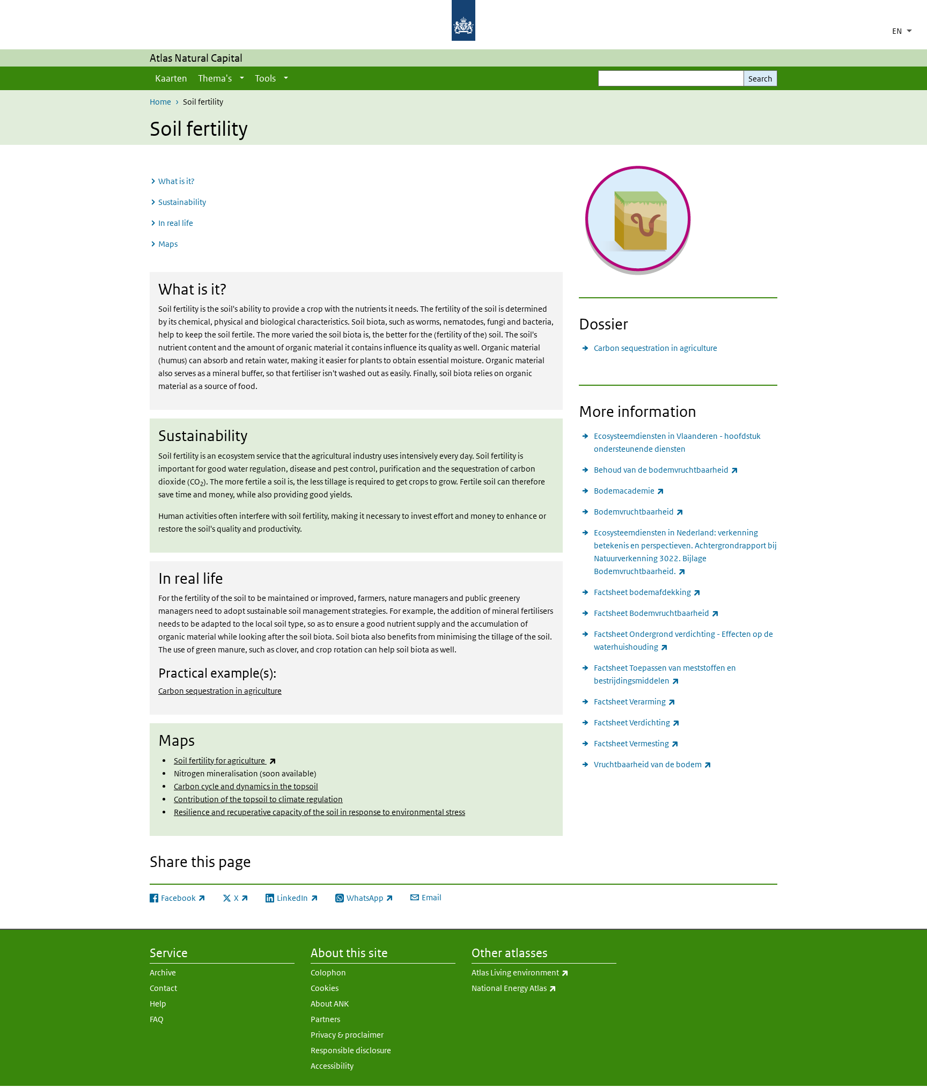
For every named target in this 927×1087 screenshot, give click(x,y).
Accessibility (332, 1066)
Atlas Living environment (544, 972)
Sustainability (182, 202)
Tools (265, 78)
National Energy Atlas (542, 987)
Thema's (215, 78)
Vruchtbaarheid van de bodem (652, 764)
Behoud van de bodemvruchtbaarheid (666, 469)
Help (158, 1003)
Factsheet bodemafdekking (647, 591)
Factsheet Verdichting (637, 722)
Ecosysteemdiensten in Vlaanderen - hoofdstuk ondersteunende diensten (677, 442)
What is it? (176, 181)
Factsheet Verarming (634, 701)
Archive (163, 972)
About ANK (330, 1003)
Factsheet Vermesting (636, 743)
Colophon (328, 972)
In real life (175, 223)
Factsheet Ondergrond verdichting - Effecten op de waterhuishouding (683, 640)
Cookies (325, 988)
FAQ (157, 1019)
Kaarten (171, 78)
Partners (325, 1019)
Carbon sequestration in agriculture (220, 691)
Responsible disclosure (351, 1050)
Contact (163, 988)
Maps (168, 244)
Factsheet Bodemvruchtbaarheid (656, 612)
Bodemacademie (629, 490)
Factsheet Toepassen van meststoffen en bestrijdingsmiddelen (665, 674)
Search (760, 79)
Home (160, 102)
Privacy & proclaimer (347, 1035)
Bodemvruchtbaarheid (638, 511)
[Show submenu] (241, 78)
